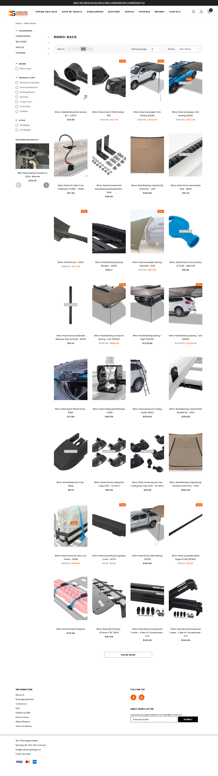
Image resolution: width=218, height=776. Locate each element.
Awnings (24, 97)
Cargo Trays (26, 101)
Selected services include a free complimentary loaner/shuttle (109, 2)
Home (18, 23)
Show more (128, 654)
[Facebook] (133, 697)
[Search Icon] (193, 11)
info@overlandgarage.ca (28, 749)
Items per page (139, 49)
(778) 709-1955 (23, 754)
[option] (32, 163)
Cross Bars (25, 106)
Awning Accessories (29, 82)
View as (61, 49)
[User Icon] (201, 11)
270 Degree (25, 130)
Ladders (24, 111)
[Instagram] (141, 697)
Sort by (171, 49)
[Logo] (18, 13)
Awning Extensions (29, 87)
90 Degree (25, 125)
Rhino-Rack (30, 23)
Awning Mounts (27, 92)
